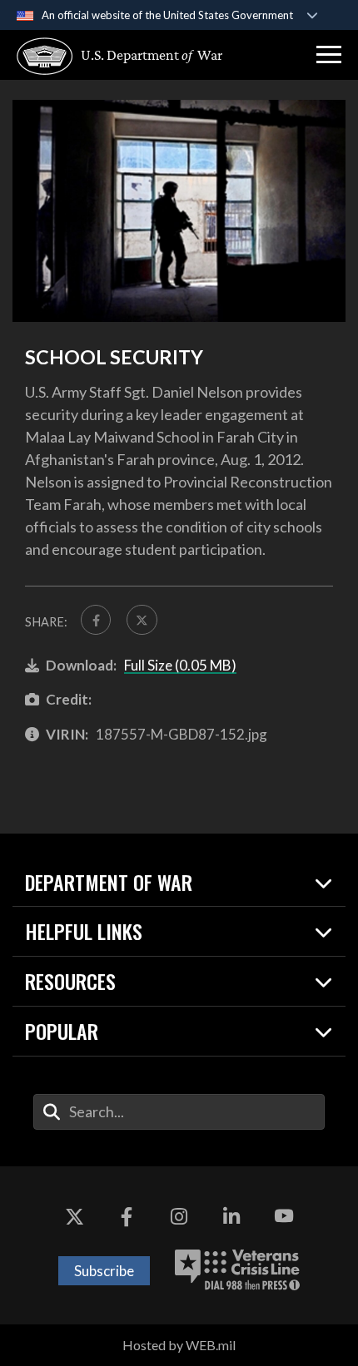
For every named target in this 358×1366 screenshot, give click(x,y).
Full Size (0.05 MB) (180, 665)
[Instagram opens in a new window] (179, 1216)
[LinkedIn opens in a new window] (231, 1216)
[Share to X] (142, 620)
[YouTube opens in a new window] (284, 1216)
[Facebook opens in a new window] (126, 1216)
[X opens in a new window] (74, 1216)
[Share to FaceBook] (96, 620)
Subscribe (104, 1270)
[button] (328, 55)
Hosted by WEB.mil (179, 1345)
